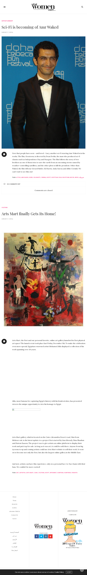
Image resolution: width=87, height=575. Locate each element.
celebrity (36, 177)
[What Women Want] (43, 7)
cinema (43, 177)
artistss (22, 472)
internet (53, 472)
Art (17, 472)
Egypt (49, 177)
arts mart (29, 472)
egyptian (54, 177)
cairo (36, 472)
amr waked (25, 177)
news (77, 177)
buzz (31, 177)
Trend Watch (6, 490)
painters (60, 472)
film (60, 177)
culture (41, 472)
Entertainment (7, 21)
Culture (5, 207)
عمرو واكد (81, 177)
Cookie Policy (59, 572)
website (74, 472)
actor (18, 177)
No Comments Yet (13, 184)
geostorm (65, 177)
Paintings (67, 472)
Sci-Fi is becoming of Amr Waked (30, 27)
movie (72, 177)
